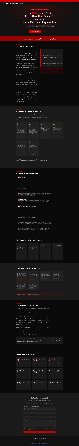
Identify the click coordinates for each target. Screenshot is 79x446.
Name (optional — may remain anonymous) (31, 406)
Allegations (55, 3)
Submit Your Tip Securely (39, 432)
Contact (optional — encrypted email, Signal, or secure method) (35, 410)
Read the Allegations (35, 31)
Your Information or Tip (27, 419)
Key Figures (66, 3)
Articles (70, 3)
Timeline (60, 3)
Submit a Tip (76, 3)
